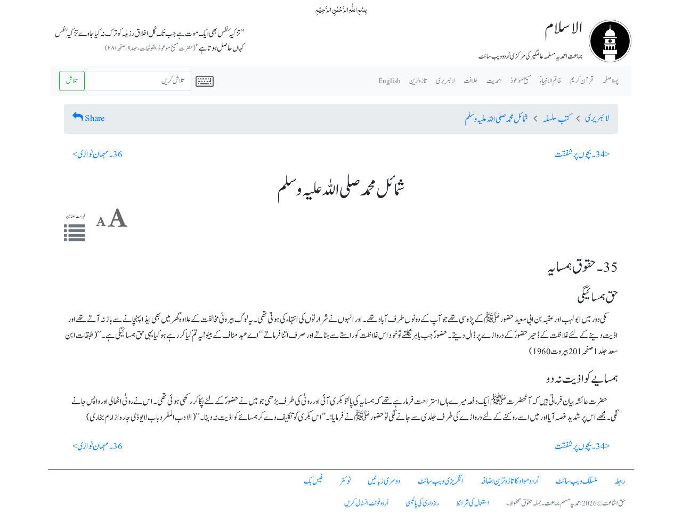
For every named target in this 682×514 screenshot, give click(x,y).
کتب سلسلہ (556, 119)
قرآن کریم (582, 81)
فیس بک (313, 481)
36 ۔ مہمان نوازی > (97, 154)
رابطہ (620, 481)
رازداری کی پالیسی (422, 503)
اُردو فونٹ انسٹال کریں (366, 503)
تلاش (72, 81)
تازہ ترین (418, 81)
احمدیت (494, 81)
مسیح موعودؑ (520, 81)
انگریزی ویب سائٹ (440, 481)
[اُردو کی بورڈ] (205, 80)
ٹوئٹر (345, 481)
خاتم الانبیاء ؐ (551, 81)
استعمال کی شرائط (472, 503)
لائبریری (445, 81)
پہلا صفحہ (610, 81)
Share (95, 118)
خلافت (471, 81)
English (389, 81)
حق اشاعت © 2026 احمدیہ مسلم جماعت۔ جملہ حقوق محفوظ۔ (566, 503)
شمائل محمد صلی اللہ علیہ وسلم (496, 119)
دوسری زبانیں (384, 481)
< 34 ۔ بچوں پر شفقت (582, 154)
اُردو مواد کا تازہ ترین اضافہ (509, 481)
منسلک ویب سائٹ (576, 481)
